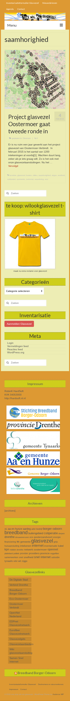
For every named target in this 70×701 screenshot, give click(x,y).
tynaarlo (8, 561)
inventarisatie (50, 546)
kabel (61, 546)
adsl (33, 529)
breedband (16, 532)
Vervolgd (13, 166)
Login (10, 342)
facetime (12, 175)
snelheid (61, 175)
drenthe (9, 537)
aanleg (27, 528)
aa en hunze (15, 528)
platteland (8, 553)
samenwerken (11, 557)
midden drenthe (16, 550)
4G (5, 529)
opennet (53, 549)
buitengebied (35, 533)
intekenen (25, 545)
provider (24, 553)
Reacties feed (15, 349)
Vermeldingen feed (18, 346)
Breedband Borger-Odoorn (36, 673)
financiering (10, 542)
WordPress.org (15, 352)
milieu (35, 175)
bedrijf (39, 529)
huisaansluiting (11, 546)
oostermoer (40, 549)
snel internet (42, 557)
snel (21, 557)
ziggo (24, 561)
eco (31, 537)
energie (57, 537)
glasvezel (21, 175)
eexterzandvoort (43, 537)
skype (54, 175)
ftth (18, 542)
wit (19, 561)
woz (46, 179)
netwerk (28, 549)
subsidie (55, 557)
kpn (6, 549)
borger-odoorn (52, 528)
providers (34, 553)
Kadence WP (58, 694)
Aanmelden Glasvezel (19, 323)
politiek (16, 553)
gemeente (25, 541)
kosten (29, 175)
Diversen (27, 138)
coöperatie (51, 533)
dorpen (62, 533)
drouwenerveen (22, 537)
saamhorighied (45, 175)
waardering (39, 179)
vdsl (15, 561)
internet (37, 545)
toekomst (30, 179)
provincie (45, 553)
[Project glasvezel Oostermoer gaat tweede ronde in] (35, 79)
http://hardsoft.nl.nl (15, 398)
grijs (56, 542)
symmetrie (21, 179)
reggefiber (54, 553)
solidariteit (11, 179)
